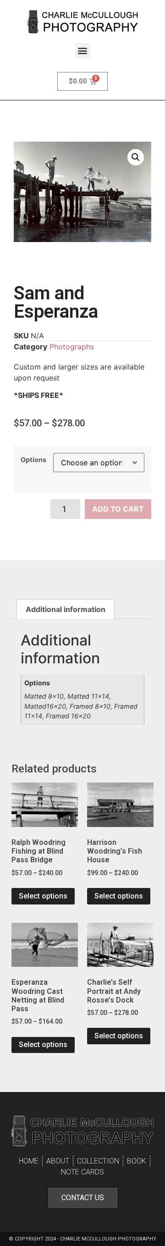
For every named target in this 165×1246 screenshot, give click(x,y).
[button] (82, 50)
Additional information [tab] (65, 609)
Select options (43, 896)
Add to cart (118, 508)
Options (33, 460)
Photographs (72, 346)
